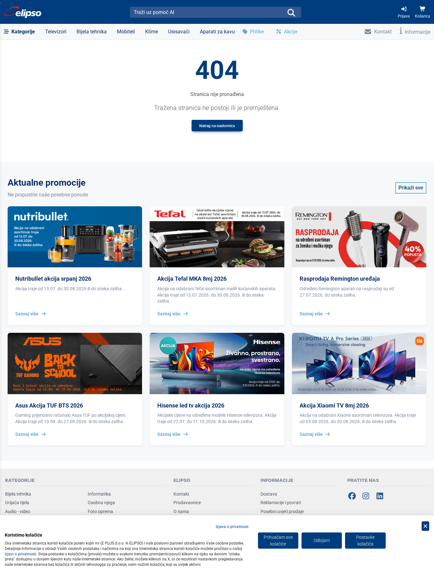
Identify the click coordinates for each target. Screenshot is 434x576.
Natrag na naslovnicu (217, 126)
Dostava (269, 494)
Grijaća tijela (17, 502)
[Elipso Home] (23, 12)
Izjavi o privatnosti (20, 554)
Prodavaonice (187, 502)
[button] (19, 32)
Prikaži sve (410, 188)
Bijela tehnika (18, 494)
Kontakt (181, 494)
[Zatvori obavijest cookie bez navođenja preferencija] (425, 526)
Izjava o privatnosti (232, 527)
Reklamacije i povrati (281, 502)
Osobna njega (101, 502)
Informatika (99, 494)
